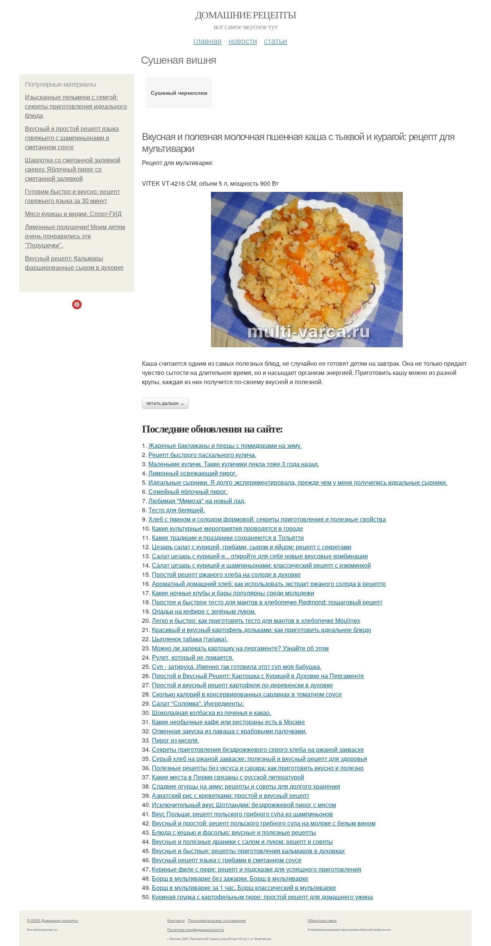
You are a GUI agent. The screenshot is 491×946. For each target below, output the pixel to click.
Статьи (275, 40)
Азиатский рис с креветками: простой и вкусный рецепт (230, 795)
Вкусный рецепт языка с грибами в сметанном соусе (227, 859)
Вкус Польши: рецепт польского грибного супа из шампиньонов (242, 813)
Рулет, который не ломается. (193, 657)
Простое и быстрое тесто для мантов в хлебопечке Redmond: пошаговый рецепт (267, 602)
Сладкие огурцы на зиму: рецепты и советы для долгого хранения (246, 786)
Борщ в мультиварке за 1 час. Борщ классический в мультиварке (244, 887)
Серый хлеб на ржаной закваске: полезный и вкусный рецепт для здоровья (259, 758)
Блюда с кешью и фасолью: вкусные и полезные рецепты (234, 832)
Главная (207, 40)
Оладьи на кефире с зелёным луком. (204, 611)
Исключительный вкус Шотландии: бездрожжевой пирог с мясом (244, 804)
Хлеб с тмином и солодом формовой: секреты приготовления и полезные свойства (267, 519)
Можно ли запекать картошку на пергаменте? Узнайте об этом (240, 648)
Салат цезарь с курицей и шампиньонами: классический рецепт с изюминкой (261, 565)
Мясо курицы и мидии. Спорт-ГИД (73, 214)
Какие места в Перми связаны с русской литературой (228, 777)
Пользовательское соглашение (217, 920)
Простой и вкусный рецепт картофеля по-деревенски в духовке (242, 684)
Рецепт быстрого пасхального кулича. (202, 454)
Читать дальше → (165, 403)
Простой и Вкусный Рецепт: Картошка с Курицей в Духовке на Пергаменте (258, 675)
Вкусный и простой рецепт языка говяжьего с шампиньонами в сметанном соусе (72, 137)
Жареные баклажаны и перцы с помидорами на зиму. (225, 445)
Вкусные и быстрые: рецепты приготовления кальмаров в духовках (248, 850)
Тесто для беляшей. (176, 509)
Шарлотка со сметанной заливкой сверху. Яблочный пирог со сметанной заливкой (72, 169)
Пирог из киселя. (175, 740)
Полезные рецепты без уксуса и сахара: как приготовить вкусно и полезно (258, 767)
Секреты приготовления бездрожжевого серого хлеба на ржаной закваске (258, 749)
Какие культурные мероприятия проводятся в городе (227, 528)
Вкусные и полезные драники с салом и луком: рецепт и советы (242, 841)
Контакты (176, 920)
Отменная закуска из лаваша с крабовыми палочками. (229, 730)
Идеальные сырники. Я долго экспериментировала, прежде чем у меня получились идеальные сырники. (297, 482)
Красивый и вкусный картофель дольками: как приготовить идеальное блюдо (261, 629)
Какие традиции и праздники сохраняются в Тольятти (228, 537)
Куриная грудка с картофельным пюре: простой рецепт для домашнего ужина (262, 896)
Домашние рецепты (245, 14)
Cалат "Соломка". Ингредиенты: (198, 703)
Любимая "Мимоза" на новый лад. (197, 500)
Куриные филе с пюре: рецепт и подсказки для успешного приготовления (256, 869)
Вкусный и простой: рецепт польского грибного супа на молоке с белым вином (264, 823)
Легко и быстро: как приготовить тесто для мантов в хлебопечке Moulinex (256, 620)
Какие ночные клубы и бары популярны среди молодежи (233, 592)
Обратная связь (322, 920)
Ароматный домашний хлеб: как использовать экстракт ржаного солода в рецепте (269, 583)
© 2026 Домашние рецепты (52, 920)
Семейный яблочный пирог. (188, 491)
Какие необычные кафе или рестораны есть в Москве (228, 721)
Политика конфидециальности (195, 929)
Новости (243, 40)
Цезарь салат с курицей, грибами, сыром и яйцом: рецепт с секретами (251, 546)
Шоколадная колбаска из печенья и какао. (211, 712)
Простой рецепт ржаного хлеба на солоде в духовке (226, 574)
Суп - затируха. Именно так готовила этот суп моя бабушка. (236, 666)
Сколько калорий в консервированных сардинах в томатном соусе (247, 694)
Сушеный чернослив (179, 92)
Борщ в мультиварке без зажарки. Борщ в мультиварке (230, 878)
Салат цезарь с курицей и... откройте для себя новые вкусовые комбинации (260, 555)
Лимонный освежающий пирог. (192, 473)
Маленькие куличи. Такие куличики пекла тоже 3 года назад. (233, 463)
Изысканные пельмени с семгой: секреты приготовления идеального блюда (76, 106)
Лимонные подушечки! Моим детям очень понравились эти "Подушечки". (75, 236)
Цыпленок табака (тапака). (190, 638)
